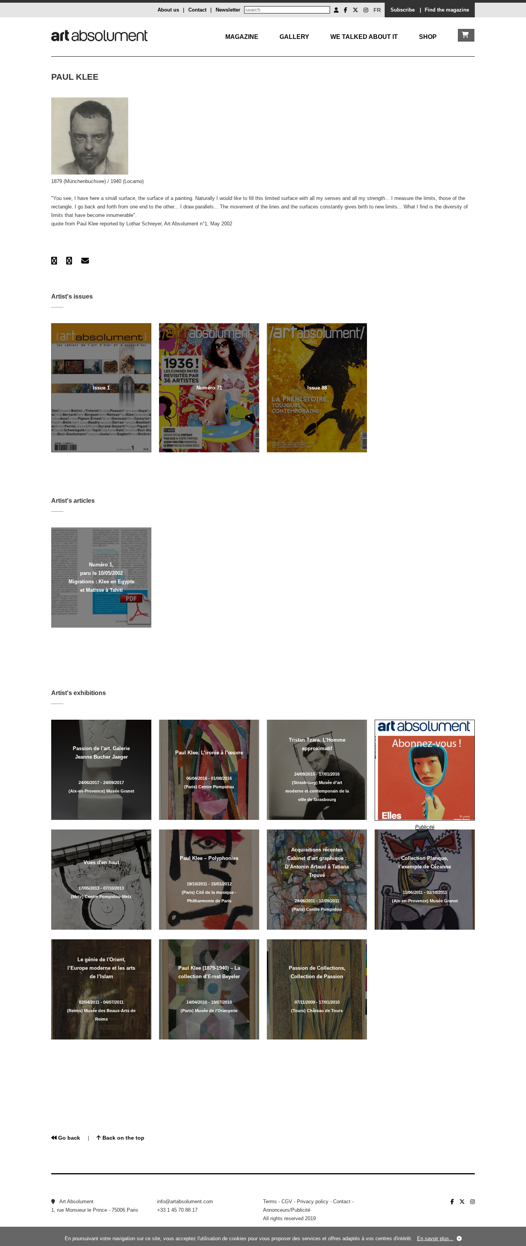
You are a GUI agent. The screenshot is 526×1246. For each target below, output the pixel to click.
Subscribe (402, 10)
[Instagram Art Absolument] (366, 10)
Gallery (294, 37)
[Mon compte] (336, 10)
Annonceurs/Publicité (286, 1210)
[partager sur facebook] (54, 261)
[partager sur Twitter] (69, 261)
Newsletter (228, 10)
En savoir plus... (435, 1238)
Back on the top (122, 1138)
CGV (286, 1201)
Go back (68, 1138)
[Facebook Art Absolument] (345, 10)
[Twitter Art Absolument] (355, 10)
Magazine (241, 37)
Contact (197, 10)
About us (168, 10)
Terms (270, 1201)
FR (377, 10)
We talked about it (364, 37)
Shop (428, 37)
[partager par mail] (85, 261)
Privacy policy (312, 1201)
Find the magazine (447, 10)
